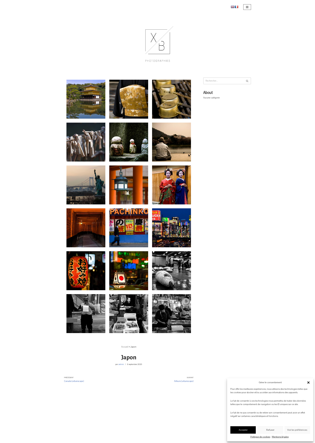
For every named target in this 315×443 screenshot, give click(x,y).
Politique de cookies (260, 436)
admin (121, 364)
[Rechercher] (247, 80)
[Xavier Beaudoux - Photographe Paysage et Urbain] (157, 42)
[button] (308, 382)
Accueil (124, 346)
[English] (232, 7)
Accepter (243, 429)
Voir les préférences (297, 429)
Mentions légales (280, 436)
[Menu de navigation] (247, 7)
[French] (236, 7)
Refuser (270, 429)
